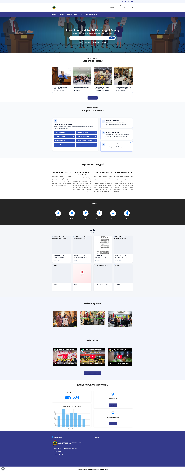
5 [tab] (94, 51)
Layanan (60, 14)
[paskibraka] (92, 318)
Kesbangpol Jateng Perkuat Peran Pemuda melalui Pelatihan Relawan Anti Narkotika (123, 89)
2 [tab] (88, 51)
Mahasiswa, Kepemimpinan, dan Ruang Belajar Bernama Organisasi (81, 89)
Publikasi (76, 14)
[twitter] (129, 1)
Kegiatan (68, 14)
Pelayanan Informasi (82, 132)
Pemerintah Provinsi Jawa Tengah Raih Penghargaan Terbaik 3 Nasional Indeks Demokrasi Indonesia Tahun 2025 (102, 89)
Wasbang (104, 42)
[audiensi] (120, 319)
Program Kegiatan (60, 132)
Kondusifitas (96, 42)
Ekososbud (87, 42)
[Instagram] (59, 455)
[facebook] (126, 1)
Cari (112, 38)
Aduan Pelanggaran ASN (83, 136)
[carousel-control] (4, 35)
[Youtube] (62, 455)
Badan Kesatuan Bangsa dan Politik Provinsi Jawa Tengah (96, 469)
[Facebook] (52, 455)
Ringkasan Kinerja (60, 140)
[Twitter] (55, 455)
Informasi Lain (80, 145)
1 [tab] (86, 51)
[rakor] (65, 319)
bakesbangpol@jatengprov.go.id (125, 7)
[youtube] (132, 1)
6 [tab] (97, 51)
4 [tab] (92, 51)
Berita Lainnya (92, 98)
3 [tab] (90, 51)
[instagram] (123, 1)
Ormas (80, 42)
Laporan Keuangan (60, 136)
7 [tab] (99, 51)
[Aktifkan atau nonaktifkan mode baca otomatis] (3, 468)
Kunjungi (113, 405)
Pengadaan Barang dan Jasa (85, 140)
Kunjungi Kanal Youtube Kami (92, 373)
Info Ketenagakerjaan (92, 14)
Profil (54, 14)
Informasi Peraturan (60, 145)
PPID (82, 14)
